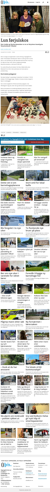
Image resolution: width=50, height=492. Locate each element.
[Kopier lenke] (48, 52)
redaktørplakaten (6, 480)
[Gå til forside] (13, 2)
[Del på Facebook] (46, 52)
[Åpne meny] (48, 2)
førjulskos (23, 132)
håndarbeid (16, 132)
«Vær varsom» (5, 484)
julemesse (9, 132)
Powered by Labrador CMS (25, 490)
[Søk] (43, 2)
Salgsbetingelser (42, 478)
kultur (3, 132)
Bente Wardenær (42, 473)
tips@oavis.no (29, 473)
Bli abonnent (31, 2)
